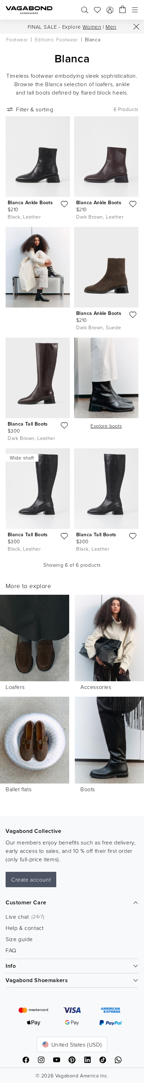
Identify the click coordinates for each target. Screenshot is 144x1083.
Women (91, 26)
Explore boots (106, 425)
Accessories (95, 687)
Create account (31, 879)
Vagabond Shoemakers (37, 980)
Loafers (15, 687)
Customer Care (26, 902)
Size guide (19, 939)
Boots (87, 789)
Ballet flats (18, 789)
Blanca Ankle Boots (30, 202)
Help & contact (24, 928)
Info (11, 966)
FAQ (11, 950)
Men (111, 26)
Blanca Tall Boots (28, 423)
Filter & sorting (34, 109)
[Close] (136, 27)
